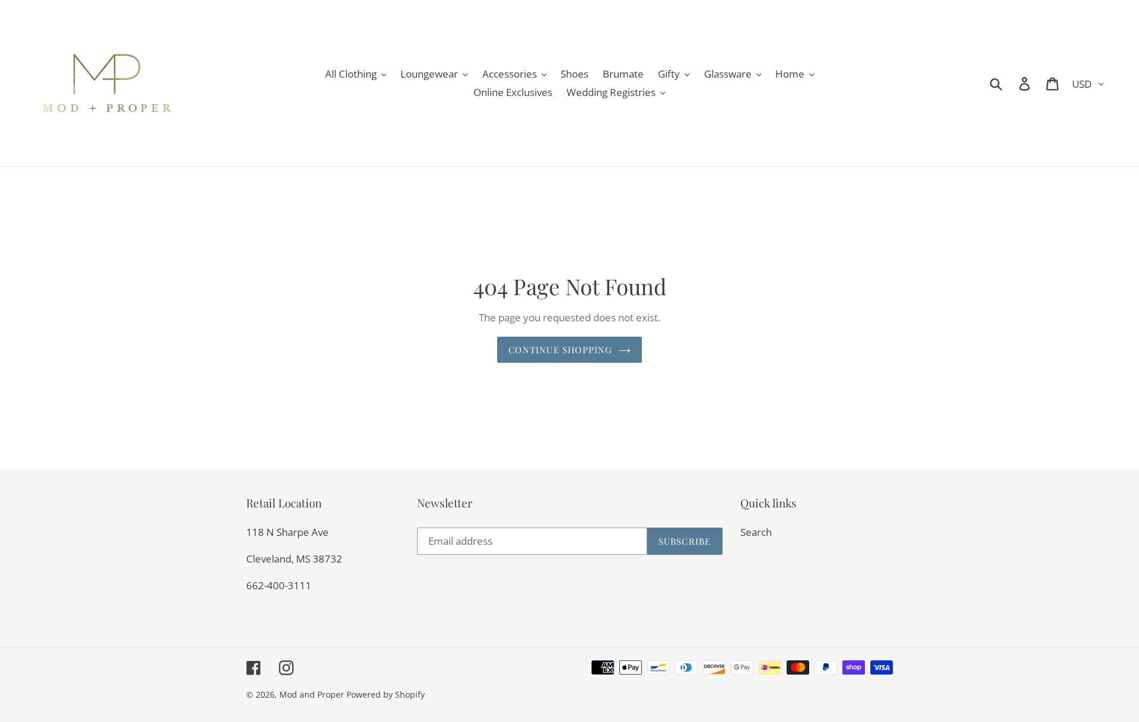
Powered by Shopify (385, 694)
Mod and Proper (311, 694)
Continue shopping (560, 350)
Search (756, 532)
